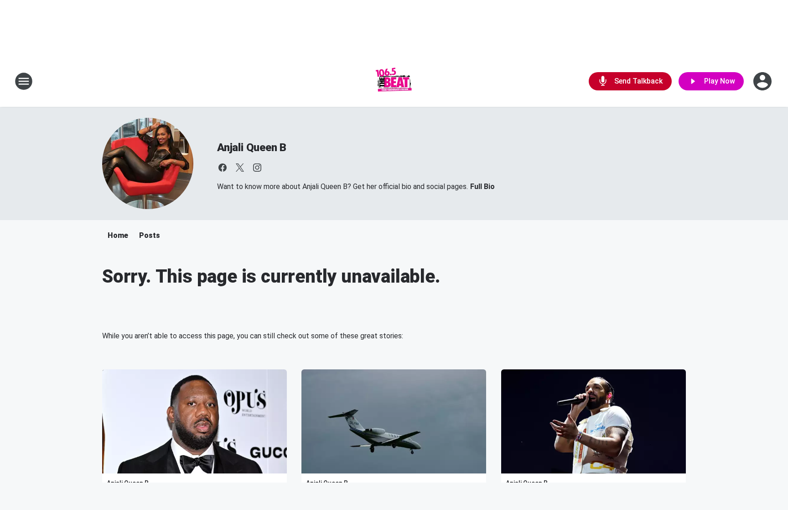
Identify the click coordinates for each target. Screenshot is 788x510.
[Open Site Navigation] (24, 81)
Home (118, 235)
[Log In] (763, 81)
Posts (149, 235)
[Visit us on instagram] (257, 167)
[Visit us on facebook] (222, 167)
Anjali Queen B (251, 147)
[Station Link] (394, 81)
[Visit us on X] (239, 167)
